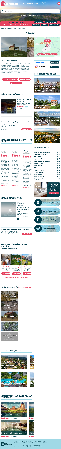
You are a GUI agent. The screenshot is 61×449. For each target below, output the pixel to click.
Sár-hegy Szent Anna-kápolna (9, 336)
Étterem (45, 442)
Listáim (36, 3)
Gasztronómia (38, 115)
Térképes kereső (35, 15)
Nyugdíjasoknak (51, 22)
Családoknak (54, 25)
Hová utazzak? (13, 362)
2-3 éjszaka (39, 22)
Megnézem (6, 273)
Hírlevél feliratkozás (35, 447)
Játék (23, 3)
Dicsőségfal (29, 3)
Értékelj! (24, 15)
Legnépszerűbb (38, 84)
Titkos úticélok (20, 362)
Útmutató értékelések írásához (21, 447)
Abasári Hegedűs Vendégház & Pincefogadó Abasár (23, 207)
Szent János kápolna (9, 316)
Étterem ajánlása (27, 442)
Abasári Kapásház (9, 296)
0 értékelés (28, 216)
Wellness (36, 25)
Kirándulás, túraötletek (49, 114)
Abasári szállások (25, 79)
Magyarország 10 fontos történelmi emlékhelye (10, 366)
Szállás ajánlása (18, 442)
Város (36, 444)
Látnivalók (31, 444)
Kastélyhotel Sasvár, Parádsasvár (13, 415)
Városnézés (38, 165)
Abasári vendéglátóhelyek (11, 79)
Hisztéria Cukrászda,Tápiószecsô (25, 148)
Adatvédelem (28, 445)
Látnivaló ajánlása (37, 442)
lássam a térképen (21, 104)
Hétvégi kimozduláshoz (17, 361)
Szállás (25, 444)
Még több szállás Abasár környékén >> (16, 277)
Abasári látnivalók (17, 83)
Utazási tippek (4, 363)
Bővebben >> (4, 185)
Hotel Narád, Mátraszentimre (12, 433)
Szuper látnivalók (5, 362)
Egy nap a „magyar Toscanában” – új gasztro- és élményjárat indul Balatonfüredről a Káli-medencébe (47, 121)
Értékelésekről (36, 445)
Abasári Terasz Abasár (24, 100)
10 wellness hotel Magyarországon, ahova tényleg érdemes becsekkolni (13, 383)
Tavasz (44, 25)
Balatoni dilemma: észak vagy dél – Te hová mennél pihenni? (47, 140)
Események (38, 174)
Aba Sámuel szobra (9, 326)
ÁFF (23, 445)
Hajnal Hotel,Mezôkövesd (4, 147)
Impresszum (45, 447)
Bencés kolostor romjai (9, 306)
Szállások (14, 378)
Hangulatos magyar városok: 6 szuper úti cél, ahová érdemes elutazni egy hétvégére (46, 89)
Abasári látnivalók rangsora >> (24, 287)
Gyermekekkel (39, 159)
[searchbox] (30, 11)
